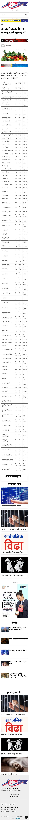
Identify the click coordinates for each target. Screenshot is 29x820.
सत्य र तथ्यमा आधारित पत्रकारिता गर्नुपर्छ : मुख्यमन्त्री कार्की (18, 628)
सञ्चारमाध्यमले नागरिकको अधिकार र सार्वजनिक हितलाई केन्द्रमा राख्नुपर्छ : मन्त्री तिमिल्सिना (18, 675)
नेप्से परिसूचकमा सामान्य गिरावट (11, 506)
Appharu (18, 818)
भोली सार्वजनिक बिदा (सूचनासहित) (12, 552)
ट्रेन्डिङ (14, 622)
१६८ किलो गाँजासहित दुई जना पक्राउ (12, 575)
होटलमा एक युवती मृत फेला (9, 774)
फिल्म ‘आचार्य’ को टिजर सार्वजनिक (18, 639)
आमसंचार (8, 46)
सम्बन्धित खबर (14, 484)
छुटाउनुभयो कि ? (14, 692)
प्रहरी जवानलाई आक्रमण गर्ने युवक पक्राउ (14, 529)
